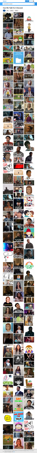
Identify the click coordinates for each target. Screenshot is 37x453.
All (4, 10)
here (14, 451)
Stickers (12, 10)
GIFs (7, 10)
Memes (16, 10)
